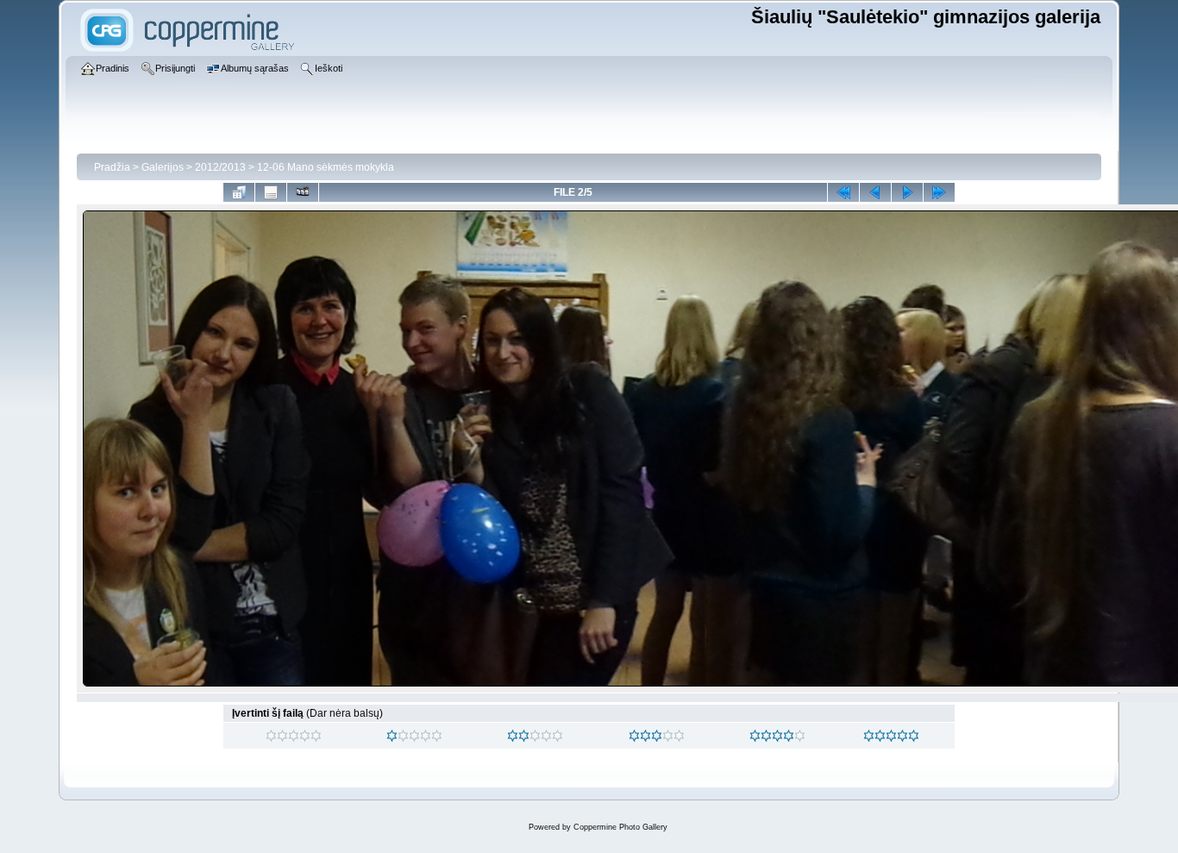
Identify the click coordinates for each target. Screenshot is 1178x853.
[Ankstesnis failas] (875, 192)
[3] (634, 736)
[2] (512, 736)
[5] (868, 736)
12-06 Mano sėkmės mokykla (325, 167)
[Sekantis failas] (907, 192)
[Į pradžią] (843, 192)
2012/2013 (220, 167)
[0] (271, 736)
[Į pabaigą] (939, 192)
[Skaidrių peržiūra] (302, 192)
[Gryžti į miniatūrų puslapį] (238, 192)
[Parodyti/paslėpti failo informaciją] (270, 192)
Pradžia (112, 167)
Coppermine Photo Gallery (620, 827)
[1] (392, 736)
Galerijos (162, 167)
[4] (755, 736)
